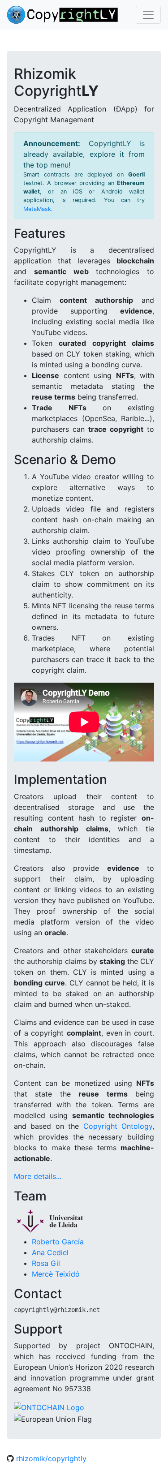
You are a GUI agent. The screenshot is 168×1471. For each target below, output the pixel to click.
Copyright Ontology (117, 1126)
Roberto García (58, 1241)
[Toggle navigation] (148, 15)
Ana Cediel (50, 1252)
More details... (37, 1176)
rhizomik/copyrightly (50, 1458)
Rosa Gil (46, 1263)
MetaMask (37, 209)
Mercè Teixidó (56, 1273)
